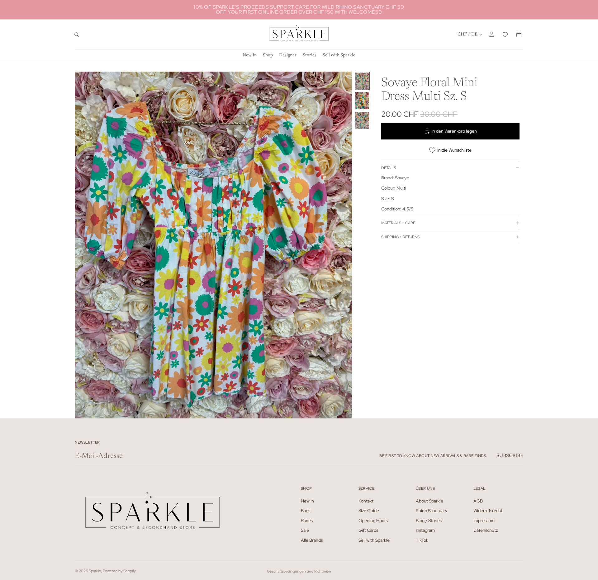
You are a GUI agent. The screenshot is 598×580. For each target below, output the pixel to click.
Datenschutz (485, 530)
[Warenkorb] (519, 34)
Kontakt (365, 500)
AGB (478, 500)
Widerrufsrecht (487, 510)
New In (307, 500)
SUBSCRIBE (509, 455)
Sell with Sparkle (374, 540)
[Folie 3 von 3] (362, 120)
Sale (305, 530)
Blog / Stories (429, 520)
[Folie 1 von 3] (362, 81)
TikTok (422, 540)
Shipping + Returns (400, 236)
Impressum (484, 520)
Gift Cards (368, 530)
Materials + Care (398, 222)
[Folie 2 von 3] (362, 100)
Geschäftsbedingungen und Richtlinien (299, 571)
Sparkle (95, 570)
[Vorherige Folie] (81, 245)
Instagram (425, 530)
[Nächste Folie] (345, 245)
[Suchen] (76, 34)
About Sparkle (429, 500)
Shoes (307, 520)
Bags (305, 510)
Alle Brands (312, 540)
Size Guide (368, 510)
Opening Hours (373, 520)
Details (388, 167)
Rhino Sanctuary (431, 510)
